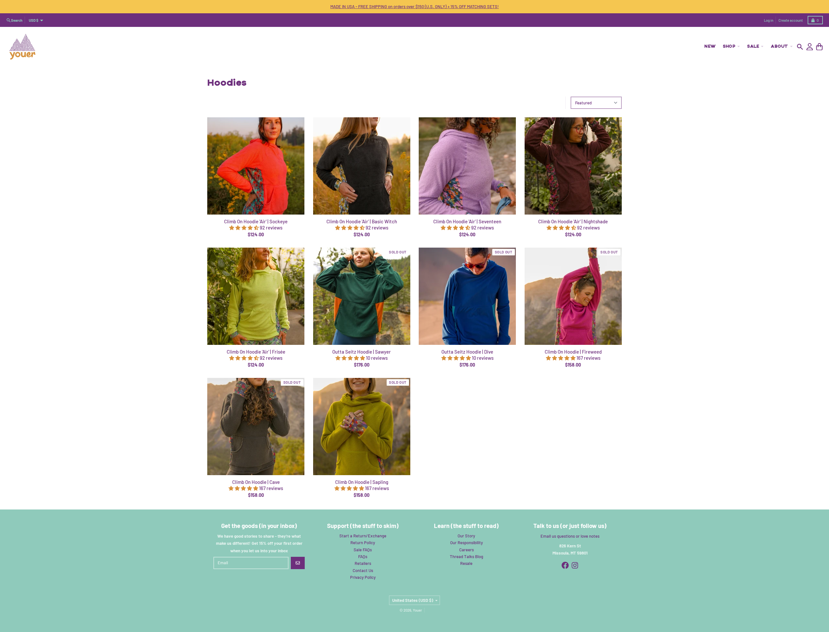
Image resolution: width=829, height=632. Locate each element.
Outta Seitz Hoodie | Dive (467, 352)
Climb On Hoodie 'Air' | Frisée (256, 352)
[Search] (800, 47)
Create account (790, 20)
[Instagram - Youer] (575, 565)
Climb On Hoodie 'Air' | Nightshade (573, 221)
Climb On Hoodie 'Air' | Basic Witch (361, 221)
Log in (768, 20)
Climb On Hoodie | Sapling (361, 482)
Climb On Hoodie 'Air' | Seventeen (467, 221)
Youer (417, 610)
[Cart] (819, 47)
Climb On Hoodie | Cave (256, 482)
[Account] (809, 47)
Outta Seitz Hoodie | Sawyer (361, 352)
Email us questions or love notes (569, 536)
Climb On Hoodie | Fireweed (573, 352)
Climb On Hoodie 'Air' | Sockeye (256, 221)
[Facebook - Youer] (565, 565)
